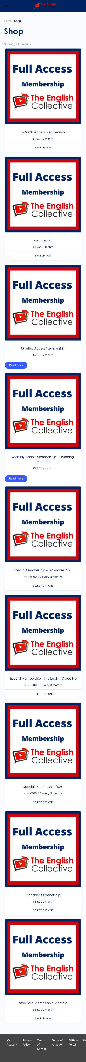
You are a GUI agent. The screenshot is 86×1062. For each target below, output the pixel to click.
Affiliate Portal (73, 1042)
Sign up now (43, 147)
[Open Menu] (6, 6)
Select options (43, 585)
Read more (16, 365)
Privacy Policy (27, 1042)
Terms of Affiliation (57, 1042)
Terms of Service (42, 1044)
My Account (12, 1042)
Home (8, 20)
